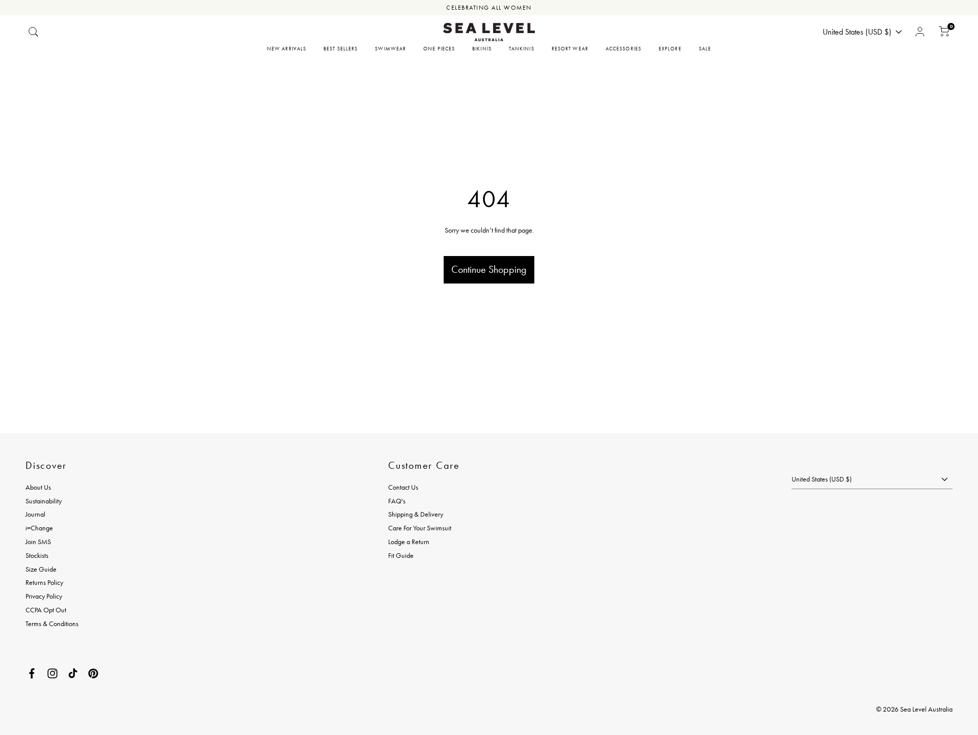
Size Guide (41, 569)
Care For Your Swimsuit (419, 527)
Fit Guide (401, 555)
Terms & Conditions (51, 623)
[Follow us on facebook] (31, 673)
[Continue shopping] (489, 234)
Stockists (36, 555)
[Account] (920, 32)
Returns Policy (44, 582)
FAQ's (396, 500)
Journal (35, 514)
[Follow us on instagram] (52, 673)
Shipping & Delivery (415, 514)
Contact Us (403, 487)
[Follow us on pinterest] (93, 673)
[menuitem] (286, 48)
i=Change (39, 527)
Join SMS (38, 541)
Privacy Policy (43, 596)
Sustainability (43, 500)
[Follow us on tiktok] (73, 673)
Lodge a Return (408, 541)
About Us (38, 487)
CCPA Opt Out (45, 609)
